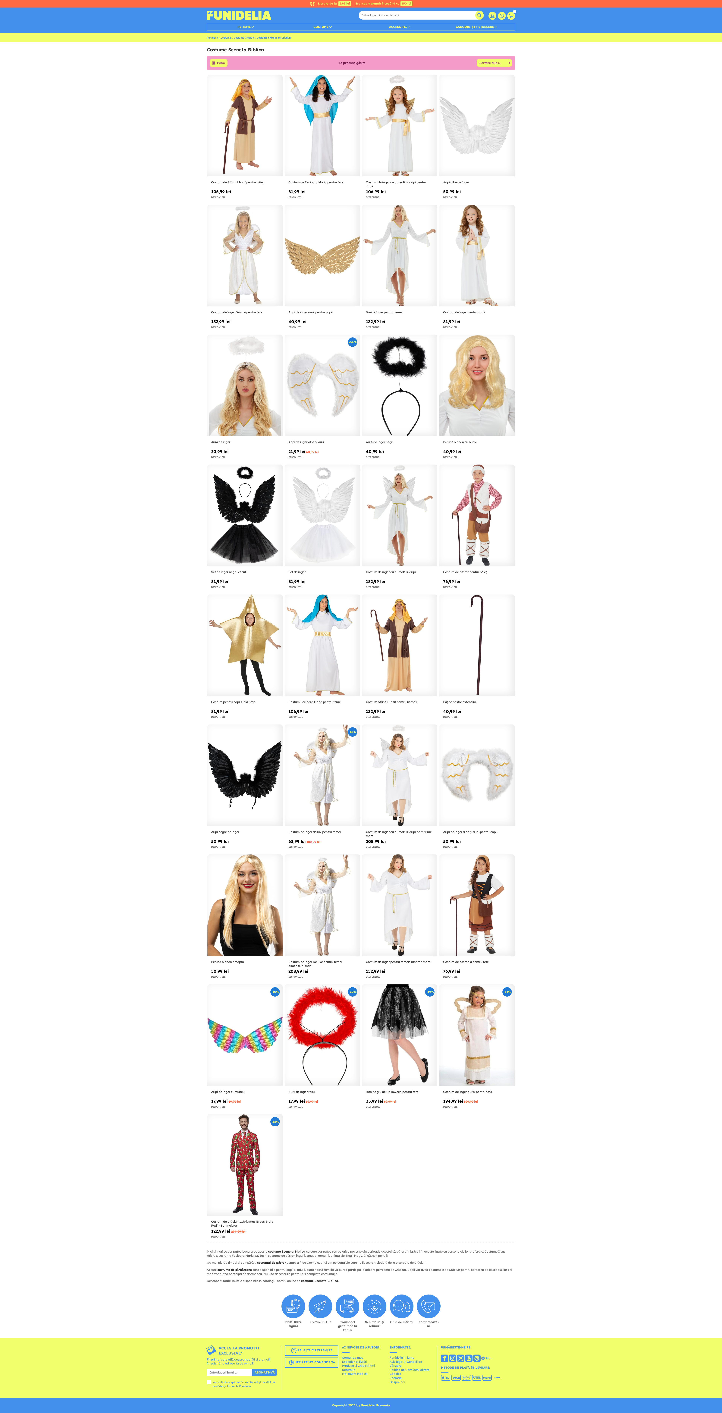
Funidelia (212, 37)
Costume (320, 26)
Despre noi (397, 1382)
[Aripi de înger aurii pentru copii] (322, 256)
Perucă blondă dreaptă (227, 962)
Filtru (221, 63)
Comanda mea (352, 1357)
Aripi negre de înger (225, 832)
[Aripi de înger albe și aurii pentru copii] (477, 775)
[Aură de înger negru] (399, 385)
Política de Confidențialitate (409, 1370)
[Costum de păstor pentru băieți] (477, 515)
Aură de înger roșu (301, 1092)
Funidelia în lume (402, 1357)
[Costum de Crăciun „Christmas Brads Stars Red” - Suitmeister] (245, 1165)
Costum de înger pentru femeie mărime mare (398, 962)
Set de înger (297, 572)
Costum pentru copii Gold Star (233, 702)
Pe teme (244, 26)
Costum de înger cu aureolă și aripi (391, 572)
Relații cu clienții (314, 1350)
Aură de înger (220, 442)
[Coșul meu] (511, 16)
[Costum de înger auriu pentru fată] (477, 1035)
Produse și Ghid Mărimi (358, 1365)
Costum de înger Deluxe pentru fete (236, 312)
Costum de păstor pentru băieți (465, 572)
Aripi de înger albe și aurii (306, 442)
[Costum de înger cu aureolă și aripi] (399, 515)
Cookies (395, 1374)
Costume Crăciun (244, 37)
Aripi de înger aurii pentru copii (310, 312)
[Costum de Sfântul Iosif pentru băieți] (245, 126)
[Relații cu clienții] (502, 16)
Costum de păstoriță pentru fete (466, 962)
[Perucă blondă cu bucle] (477, 385)
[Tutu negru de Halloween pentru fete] (399, 1035)
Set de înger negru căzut (228, 572)
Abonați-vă (265, 1372)
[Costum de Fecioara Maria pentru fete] (322, 126)
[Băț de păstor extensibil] (477, 645)
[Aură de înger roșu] (322, 1035)
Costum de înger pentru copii (464, 312)
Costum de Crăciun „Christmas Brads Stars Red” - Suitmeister (242, 1223)
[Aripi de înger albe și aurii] (322, 385)
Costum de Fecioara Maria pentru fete (315, 182)
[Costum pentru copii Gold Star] (245, 645)
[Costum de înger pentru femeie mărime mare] (399, 905)
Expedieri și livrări (354, 1362)
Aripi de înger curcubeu (228, 1092)
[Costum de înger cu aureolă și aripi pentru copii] (399, 126)
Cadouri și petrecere (475, 26)
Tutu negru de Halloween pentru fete (392, 1092)
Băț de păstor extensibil (459, 702)
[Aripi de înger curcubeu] (245, 1035)
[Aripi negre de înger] (245, 775)
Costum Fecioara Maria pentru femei (314, 702)
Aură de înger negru (380, 442)
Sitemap (396, 1378)
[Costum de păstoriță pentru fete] (477, 905)
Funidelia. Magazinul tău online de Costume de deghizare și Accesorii (239, 15)
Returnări (348, 1370)
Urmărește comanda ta (314, 1362)
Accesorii (398, 26)
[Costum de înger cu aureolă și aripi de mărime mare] (399, 775)
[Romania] (444, 1359)
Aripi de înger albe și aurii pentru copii (470, 832)
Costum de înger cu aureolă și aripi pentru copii (396, 184)
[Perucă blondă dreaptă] (245, 905)
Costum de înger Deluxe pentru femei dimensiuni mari (315, 964)
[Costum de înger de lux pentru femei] (322, 775)
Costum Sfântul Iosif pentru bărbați (391, 702)
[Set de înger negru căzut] (245, 515)
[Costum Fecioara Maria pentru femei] (322, 645)
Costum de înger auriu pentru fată (467, 1092)
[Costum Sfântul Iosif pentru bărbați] (399, 645)
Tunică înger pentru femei (384, 312)
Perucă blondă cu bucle (460, 442)
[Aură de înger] (245, 385)
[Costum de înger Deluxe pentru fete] (245, 256)
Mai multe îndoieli (354, 1374)
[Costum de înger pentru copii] (477, 256)
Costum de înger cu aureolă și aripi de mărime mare (399, 834)
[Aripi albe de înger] (477, 126)
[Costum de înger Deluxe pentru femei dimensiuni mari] (322, 905)
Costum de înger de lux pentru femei (314, 832)
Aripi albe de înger (456, 182)
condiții (266, 1382)
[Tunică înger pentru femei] (399, 256)
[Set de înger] (322, 515)
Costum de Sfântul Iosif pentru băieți (237, 182)
